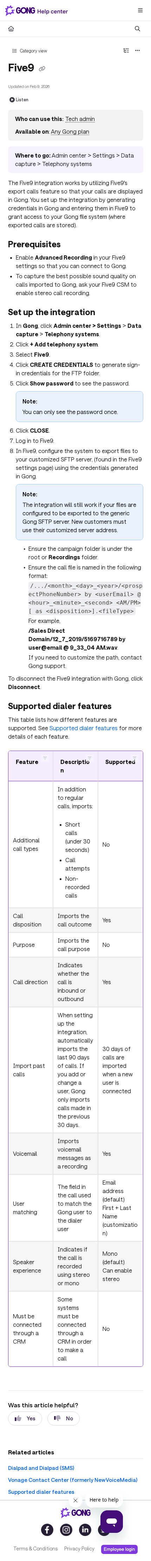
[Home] (38, 10)
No (69, 1418)
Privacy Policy (79, 1549)
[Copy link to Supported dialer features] (124, 707)
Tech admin (80, 118)
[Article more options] (137, 50)
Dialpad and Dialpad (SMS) (41, 1468)
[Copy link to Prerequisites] (71, 244)
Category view (33, 50)
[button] (44, 758)
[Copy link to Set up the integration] (106, 313)
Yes (31, 1418)
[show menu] (140, 10)
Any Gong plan (70, 131)
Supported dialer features (84, 728)
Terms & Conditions (35, 1549)
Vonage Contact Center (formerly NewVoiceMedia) (72, 1480)
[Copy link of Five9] (42, 68)
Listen (22, 99)
